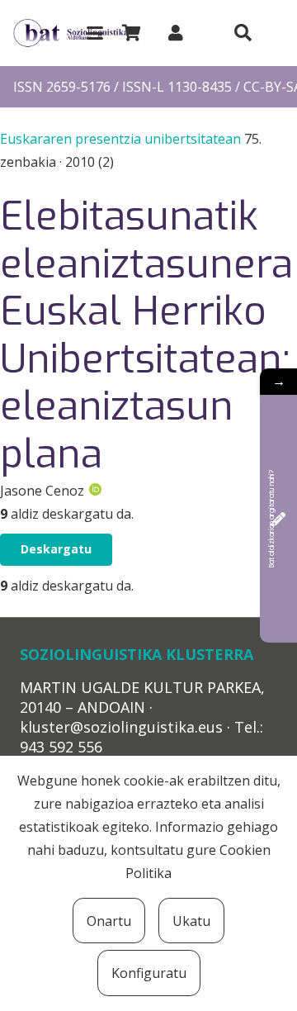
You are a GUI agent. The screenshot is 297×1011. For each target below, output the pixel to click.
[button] (95, 33)
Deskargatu (56, 549)
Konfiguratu (148, 973)
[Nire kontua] (175, 32)
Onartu (109, 921)
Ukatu (191, 921)
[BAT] (70, 33)
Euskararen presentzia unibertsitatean (122, 139)
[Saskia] (131, 33)
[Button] (242, 33)
